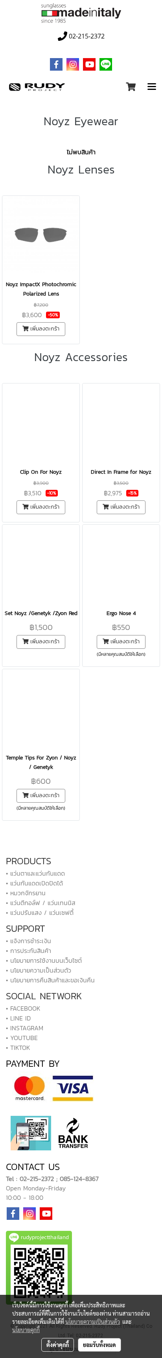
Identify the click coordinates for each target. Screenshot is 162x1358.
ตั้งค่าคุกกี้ (57, 1344)
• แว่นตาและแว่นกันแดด (35, 873)
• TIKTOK (18, 1047)
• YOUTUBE (22, 1037)
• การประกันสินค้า (28, 950)
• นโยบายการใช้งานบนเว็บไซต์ (44, 960)
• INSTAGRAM (24, 1028)
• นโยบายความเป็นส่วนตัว (38, 970)
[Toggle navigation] (151, 87)
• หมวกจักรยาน (26, 893)
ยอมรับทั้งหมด (99, 1344)
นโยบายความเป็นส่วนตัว (92, 1321)
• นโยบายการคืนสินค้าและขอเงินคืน (50, 980)
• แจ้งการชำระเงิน (28, 940)
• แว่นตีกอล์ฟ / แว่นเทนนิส (40, 902)
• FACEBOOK (23, 1008)
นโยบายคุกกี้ (26, 1329)
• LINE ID (18, 1018)
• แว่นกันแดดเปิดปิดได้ (34, 883)
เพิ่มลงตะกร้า (43, 329)
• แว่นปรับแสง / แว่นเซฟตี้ (40, 912)
